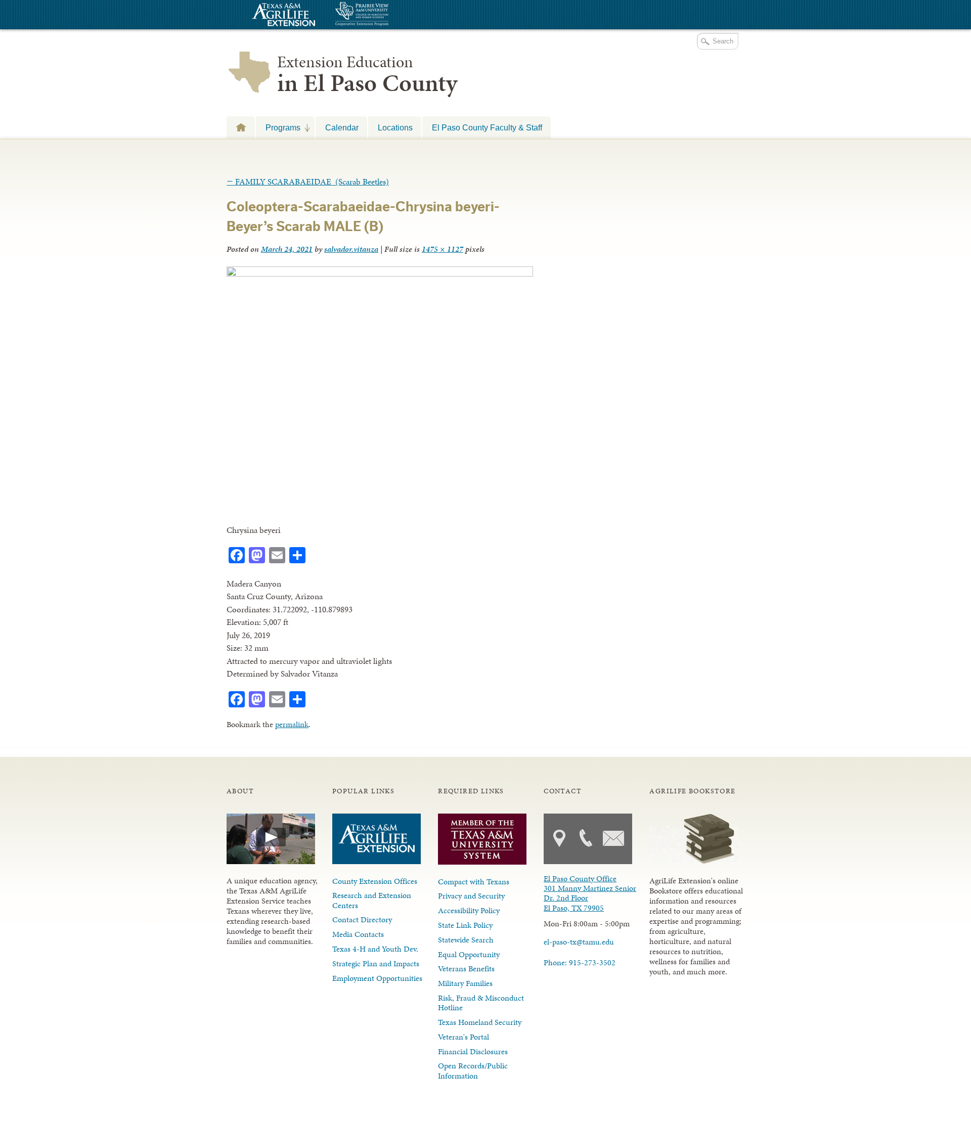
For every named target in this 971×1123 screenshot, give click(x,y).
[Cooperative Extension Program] (389, 15)
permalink (291, 724)
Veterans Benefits (466, 968)
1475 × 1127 (442, 249)
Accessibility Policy (469, 910)
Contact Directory (362, 919)
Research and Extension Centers (371, 900)
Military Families (465, 983)
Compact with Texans (473, 881)
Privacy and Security (471, 896)
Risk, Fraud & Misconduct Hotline (481, 1002)
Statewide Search (466, 940)
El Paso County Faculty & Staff (487, 127)
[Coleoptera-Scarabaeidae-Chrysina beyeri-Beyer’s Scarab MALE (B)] (380, 273)
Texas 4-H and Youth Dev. (375, 949)
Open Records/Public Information (473, 1070)
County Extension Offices (374, 881)
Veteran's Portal (463, 1037)
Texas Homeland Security (479, 1022)
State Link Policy (465, 925)
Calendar (342, 127)
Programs (278, 127)
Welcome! (241, 127)
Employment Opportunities (377, 978)
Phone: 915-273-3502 (579, 962)
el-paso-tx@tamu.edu (579, 942)
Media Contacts (358, 934)
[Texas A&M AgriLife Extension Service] (282, 16)
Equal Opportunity (469, 954)
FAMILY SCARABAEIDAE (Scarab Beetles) (308, 181)
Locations (395, 127)
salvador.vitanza (351, 249)
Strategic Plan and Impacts (375, 963)
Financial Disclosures (473, 1051)
